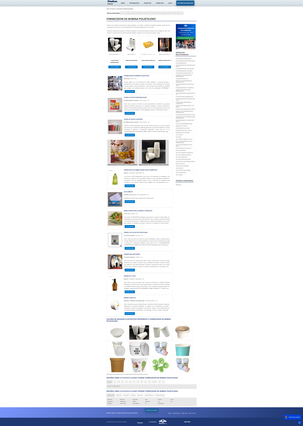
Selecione (109, 381)
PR (130, 381)
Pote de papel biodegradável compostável (184, 103)
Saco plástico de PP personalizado (185, 161)
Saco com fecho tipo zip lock (183, 148)
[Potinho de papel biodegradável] (117, 365)
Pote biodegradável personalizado (185, 60)
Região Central (110, 395)
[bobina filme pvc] (115, 311)
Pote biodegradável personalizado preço (185, 66)
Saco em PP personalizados (183, 159)
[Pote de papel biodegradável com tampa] (183, 332)
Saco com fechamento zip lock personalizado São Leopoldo (134, 13)
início (123, 3)
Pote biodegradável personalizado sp (185, 94)
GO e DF (154, 381)
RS (138, 381)
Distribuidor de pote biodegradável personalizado (185, 117)
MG (118, 381)
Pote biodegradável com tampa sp (185, 87)
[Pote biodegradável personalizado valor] (117, 332)
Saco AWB (178, 137)
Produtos (147, 3)
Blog (170, 3)
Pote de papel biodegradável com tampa (185, 106)
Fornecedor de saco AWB (182, 132)
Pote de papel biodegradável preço (185, 109)
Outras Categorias (184, 181)
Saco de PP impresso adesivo (183, 154)
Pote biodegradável (181, 63)
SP (126, 381)
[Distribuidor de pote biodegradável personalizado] (161, 365)
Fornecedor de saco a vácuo (183, 130)
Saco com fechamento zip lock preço (184, 145)
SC (134, 381)
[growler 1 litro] (115, 290)
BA (145, 381)
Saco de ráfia (179, 168)
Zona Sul (133, 395)
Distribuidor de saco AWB (182, 128)
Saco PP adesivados (181, 172)
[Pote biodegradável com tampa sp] (161, 349)
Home (169, 413)
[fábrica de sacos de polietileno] (115, 246)
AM (159, 381)
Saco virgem (179, 174)
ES (122, 381)
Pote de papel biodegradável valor (185, 114)
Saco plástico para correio (183, 170)
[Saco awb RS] (115, 205)
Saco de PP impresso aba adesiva (184, 152)
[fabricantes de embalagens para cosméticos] (115, 183)
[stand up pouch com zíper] (115, 133)
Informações (134, 3)
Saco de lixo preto (181, 150)
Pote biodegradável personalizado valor (185, 99)
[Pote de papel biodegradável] (183, 365)
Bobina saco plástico (181, 126)
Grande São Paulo (149, 395)
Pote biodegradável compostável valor (185, 85)
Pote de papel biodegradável (184, 58)
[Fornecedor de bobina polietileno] (115, 89)
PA (163, 381)
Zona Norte (118, 395)
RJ (114, 381)
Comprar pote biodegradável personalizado (184, 76)
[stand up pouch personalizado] (115, 111)
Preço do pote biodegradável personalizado (184, 81)
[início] (112, 2)
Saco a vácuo (179, 134)
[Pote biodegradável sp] (139, 365)
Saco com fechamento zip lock (184, 139)
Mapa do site (192, 413)
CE (149, 381)
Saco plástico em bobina (182, 166)
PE (141, 381)
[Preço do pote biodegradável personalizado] (183, 349)
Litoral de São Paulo (160, 395)
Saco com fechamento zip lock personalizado (184, 142)
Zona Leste (140, 395)
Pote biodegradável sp (182, 78)
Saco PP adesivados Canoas (155, 13)
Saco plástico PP (180, 163)
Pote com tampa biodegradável (184, 123)
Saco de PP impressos (181, 157)
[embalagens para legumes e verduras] (115, 224)
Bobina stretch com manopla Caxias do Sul (173, 13)
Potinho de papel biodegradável (184, 96)
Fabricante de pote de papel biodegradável (183, 90)
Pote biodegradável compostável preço (185, 121)
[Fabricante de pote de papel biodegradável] (139, 349)
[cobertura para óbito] (115, 268)
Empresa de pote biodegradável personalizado (184, 112)
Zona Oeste (126, 395)
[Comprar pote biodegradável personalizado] (161, 332)
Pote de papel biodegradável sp (184, 73)
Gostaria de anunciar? (185, 3)
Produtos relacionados (182, 53)
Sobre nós (160, 3)
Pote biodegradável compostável (185, 68)
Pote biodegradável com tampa (184, 71)
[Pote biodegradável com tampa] (139, 332)
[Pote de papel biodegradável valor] (117, 349)
